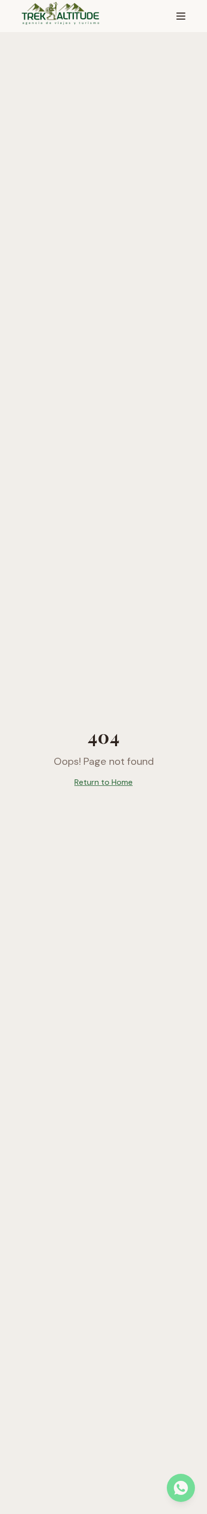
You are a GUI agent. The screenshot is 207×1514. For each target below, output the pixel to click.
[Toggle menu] (181, 16)
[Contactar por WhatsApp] (181, 1488)
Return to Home (103, 782)
